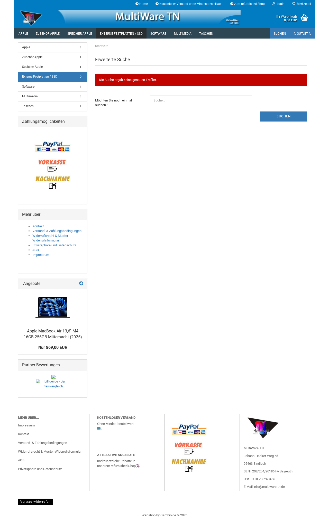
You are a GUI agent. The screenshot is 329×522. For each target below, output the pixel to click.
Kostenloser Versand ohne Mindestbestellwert (191, 4)
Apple (23, 33)
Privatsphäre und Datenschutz (54, 245)
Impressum (40, 255)
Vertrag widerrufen (35, 502)
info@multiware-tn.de (269, 487)
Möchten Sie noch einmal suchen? (113, 102)
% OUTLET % (302, 33)
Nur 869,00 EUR (52, 347)
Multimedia (182, 33)
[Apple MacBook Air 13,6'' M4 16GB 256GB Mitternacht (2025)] (52, 307)
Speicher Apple (79, 33)
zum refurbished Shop (249, 4)
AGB (35, 250)
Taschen (206, 33)
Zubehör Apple (48, 33)
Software (158, 33)
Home (143, 4)
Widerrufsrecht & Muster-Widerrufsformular (49, 451)
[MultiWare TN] (139, 18)
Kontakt (38, 226)
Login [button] (280, 4)
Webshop (149, 515)
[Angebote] (81, 284)
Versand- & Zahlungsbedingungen (56, 231)
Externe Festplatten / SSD (121, 33)
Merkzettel (303, 4)
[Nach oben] (315, 514)
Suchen (280, 33)
